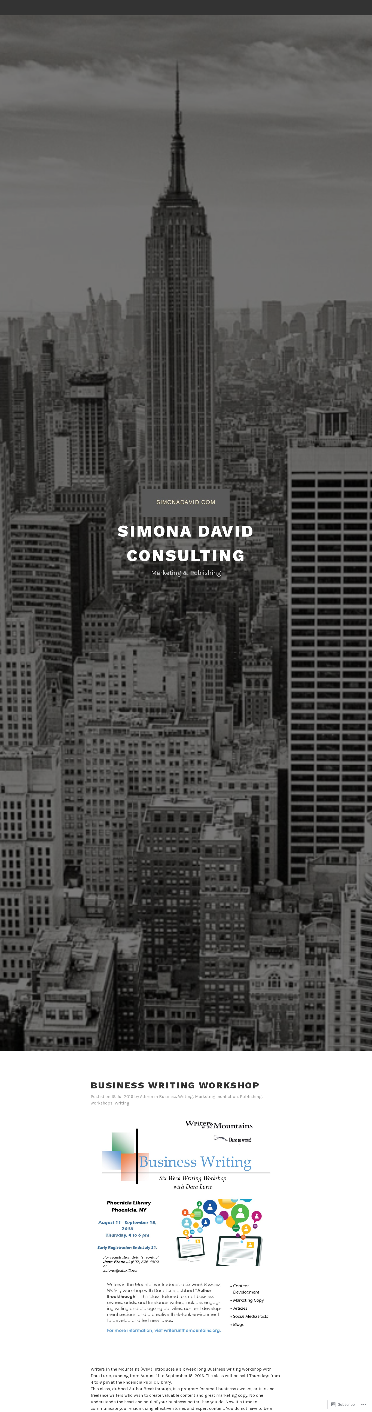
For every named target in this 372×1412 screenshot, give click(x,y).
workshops (101, 1103)
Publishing (251, 1096)
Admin (146, 1096)
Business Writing (176, 1096)
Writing (122, 1103)
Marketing (205, 1096)
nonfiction (228, 1096)
